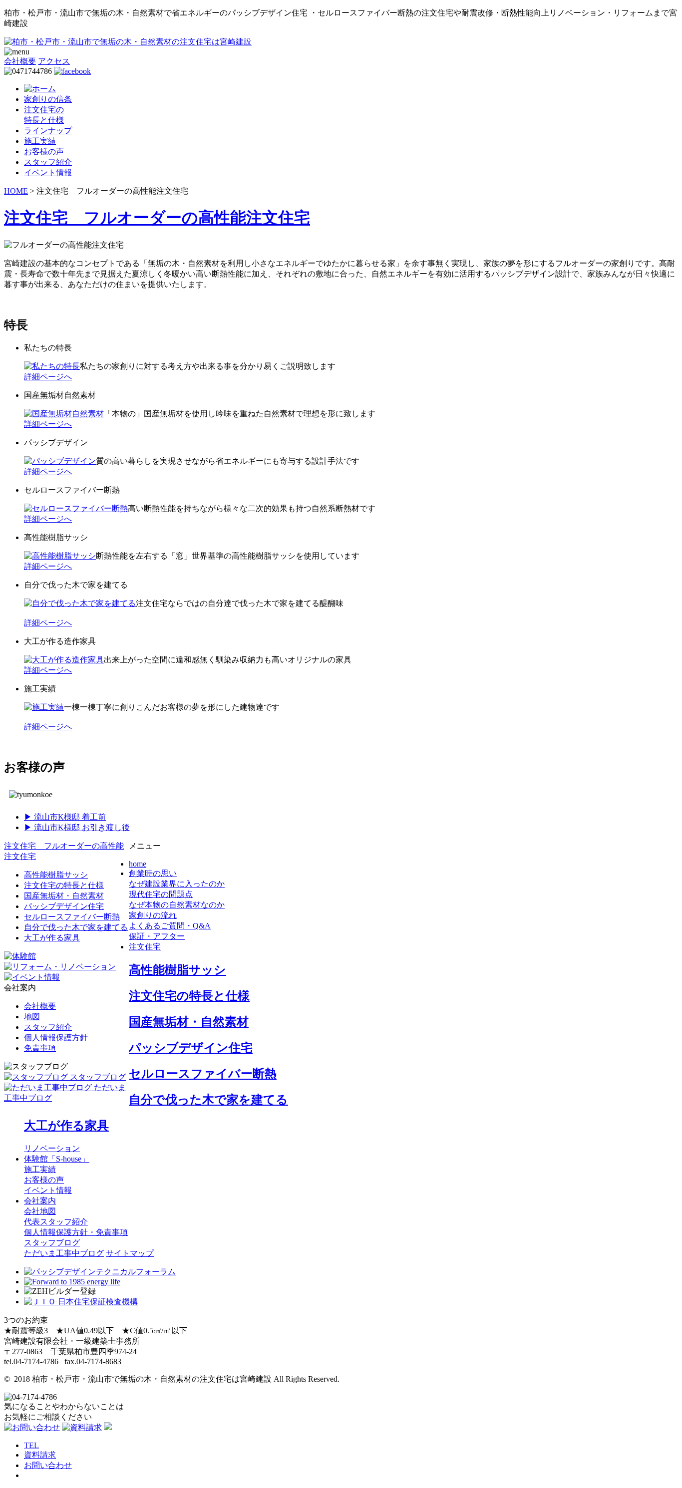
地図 (32, 1016)
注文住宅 (145, 946)
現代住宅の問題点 (161, 894)
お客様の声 (44, 151)
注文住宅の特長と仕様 (64, 885)
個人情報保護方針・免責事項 (76, 1232)
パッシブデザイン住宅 (64, 906)
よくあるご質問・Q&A (170, 925)
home (137, 864)
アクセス (54, 61)
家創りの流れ (153, 915)
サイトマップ (130, 1253)
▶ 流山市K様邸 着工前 (65, 817)
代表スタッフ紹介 (56, 1221)
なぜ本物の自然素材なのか (177, 904)
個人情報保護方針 (56, 1037)
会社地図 (40, 1211)
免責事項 (40, 1048)
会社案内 (40, 1200)
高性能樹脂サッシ (56, 875)
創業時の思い (153, 873)
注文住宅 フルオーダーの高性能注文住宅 (157, 218)
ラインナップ (48, 130)
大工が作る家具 (52, 937)
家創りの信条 (48, 99)
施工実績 (40, 141)
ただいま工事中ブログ (64, 1253)
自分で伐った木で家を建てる (76, 927)
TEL (31, 1445)
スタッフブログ (52, 1242)
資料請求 (40, 1455)
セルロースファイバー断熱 (72, 916)
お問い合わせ (48, 1465)
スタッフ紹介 (48, 162)
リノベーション (52, 1148)
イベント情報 (48, 172)
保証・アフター (157, 936)
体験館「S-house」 (56, 1159)
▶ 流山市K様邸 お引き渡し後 (77, 827)
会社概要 (20, 61)
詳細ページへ (48, 376)
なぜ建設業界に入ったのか (177, 884)
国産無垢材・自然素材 (64, 896)
